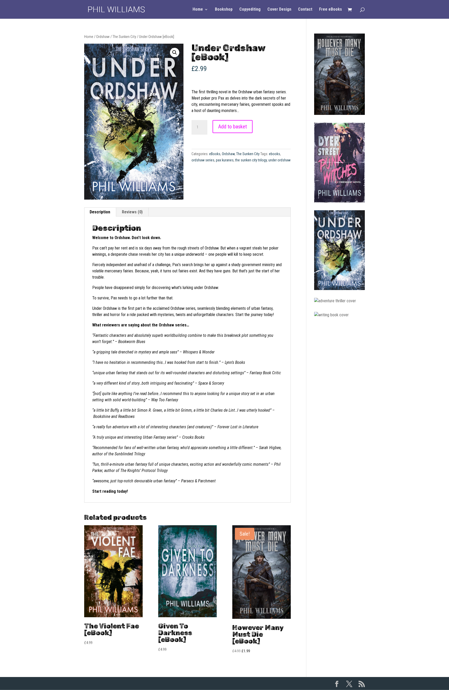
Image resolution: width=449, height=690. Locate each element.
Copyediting (250, 10)
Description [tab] (100, 211)
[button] (174, 52)
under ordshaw (279, 160)
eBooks (214, 154)
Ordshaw (103, 36)
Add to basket (232, 126)
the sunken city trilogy (251, 160)
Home (198, 10)
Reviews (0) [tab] (132, 211)
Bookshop (224, 10)
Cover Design (279, 10)
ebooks (274, 154)
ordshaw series (203, 160)
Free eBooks (330, 10)
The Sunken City (124, 36)
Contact (305, 10)
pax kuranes (225, 160)
